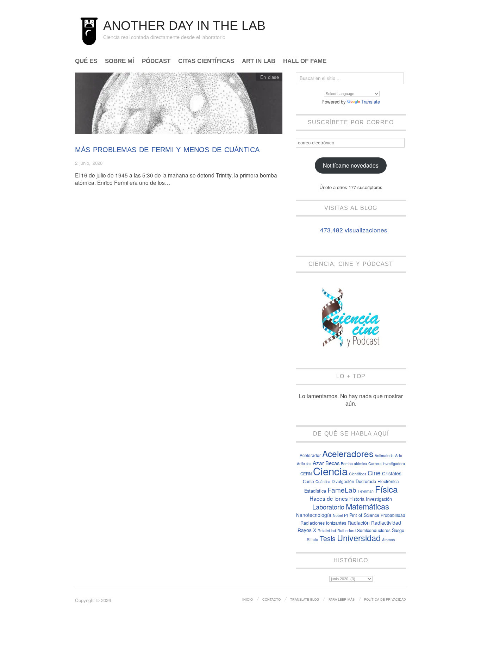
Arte (398, 455)
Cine (374, 472)
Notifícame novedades (351, 165)
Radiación (359, 522)
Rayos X (307, 529)
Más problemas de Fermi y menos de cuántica (167, 150)
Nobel (338, 515)
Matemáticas (367, 506)
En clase (269, 77)
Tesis (328, 538)
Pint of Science (364, 515)
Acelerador (310, 455)
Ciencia (330, 470)
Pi (346, 515)
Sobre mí (119, 61)
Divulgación (343, 481)
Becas (332, 463)
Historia (356, 498)
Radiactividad (386, 522)
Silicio (312, 539)
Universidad (359, 538)
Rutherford (346, 530)
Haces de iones (329, 498)
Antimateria (384, 455)
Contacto (271, 599)
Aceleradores (347, 453)
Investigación (379, 498)
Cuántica (323, 481)
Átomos (388, 539)
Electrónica (388, 481)
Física (386, 489)
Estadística (315, 490)
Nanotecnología (313, 514)
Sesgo (398, 530)
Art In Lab (258, 61)
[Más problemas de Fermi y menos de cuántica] (178, 105)
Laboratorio (328, 506)
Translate (370, 101)
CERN (306, 473)
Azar (318, 463)
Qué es (86, 61)
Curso (308, 481)
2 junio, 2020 (88, 163)
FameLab (341, 489)
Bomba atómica (354, 463)
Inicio (247, 599)
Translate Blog (304, 599)
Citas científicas (206, 61)
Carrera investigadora (386, 463)
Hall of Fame (304, 61)
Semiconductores (374, 530)
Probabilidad (393, 515)
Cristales (391, 473)
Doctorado (366, 481)
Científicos (357, 473)
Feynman (366, 491)
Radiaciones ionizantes (323, 522)
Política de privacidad (385, 599)
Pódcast (156, 61)
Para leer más (342, 599)
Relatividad (327, 530)
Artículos (304, 463)
